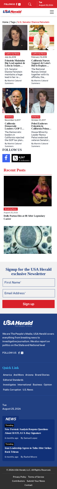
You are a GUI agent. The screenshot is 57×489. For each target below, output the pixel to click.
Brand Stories (42, 375)
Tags (13, 22)
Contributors (18, 481)
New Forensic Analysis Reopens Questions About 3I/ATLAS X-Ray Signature (26, 431)
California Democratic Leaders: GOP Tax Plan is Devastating (14, 127)
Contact (28, 485)
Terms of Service (36, 477)
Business (37, 385)
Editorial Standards (13, 380)
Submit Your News (36, 481)
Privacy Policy (19, 477)
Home (5, 22)
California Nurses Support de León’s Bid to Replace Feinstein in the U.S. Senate (40, 65)
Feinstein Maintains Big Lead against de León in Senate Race (15, 64)
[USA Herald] (12, 12)
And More (18, 375)
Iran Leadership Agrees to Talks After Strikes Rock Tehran (28, 450)
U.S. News (28, 390)
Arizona (29, 375)
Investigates (9, 385)
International (24, 385)
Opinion (48, 385)
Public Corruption (12, 390)
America (7, 375)
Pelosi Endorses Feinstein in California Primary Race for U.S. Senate (41, 128)
